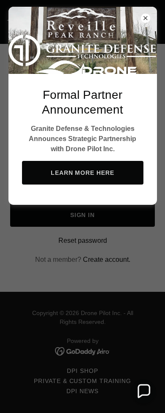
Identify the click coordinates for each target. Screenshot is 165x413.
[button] (143, 391)
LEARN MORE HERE (83, 172)
